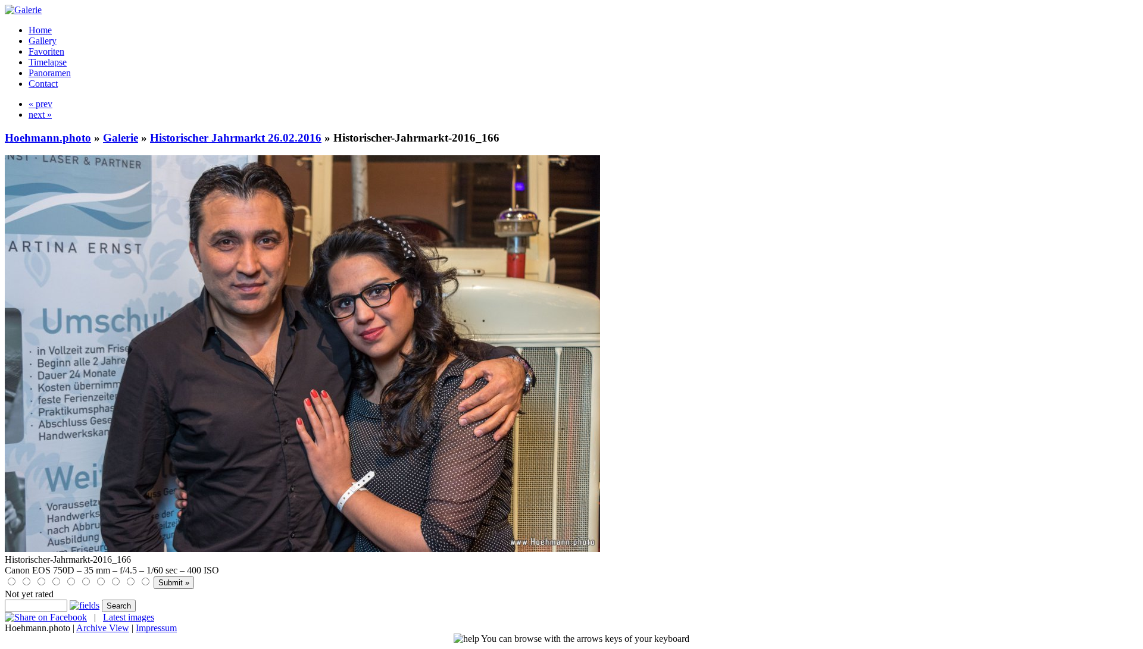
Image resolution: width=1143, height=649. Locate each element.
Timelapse (48, 62)
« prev (40, 104)
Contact (43, 84)
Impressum (156, 628)
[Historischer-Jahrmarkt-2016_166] (302, 549)
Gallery (43, 41)
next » (40, 114)
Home (40, 30)
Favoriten (46, 51)
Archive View (102, 628)
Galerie (120, 137)
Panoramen (50, 73)
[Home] (23, 10)
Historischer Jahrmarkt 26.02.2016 (235, 137)
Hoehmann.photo (48, 137)
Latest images (128, 617)
